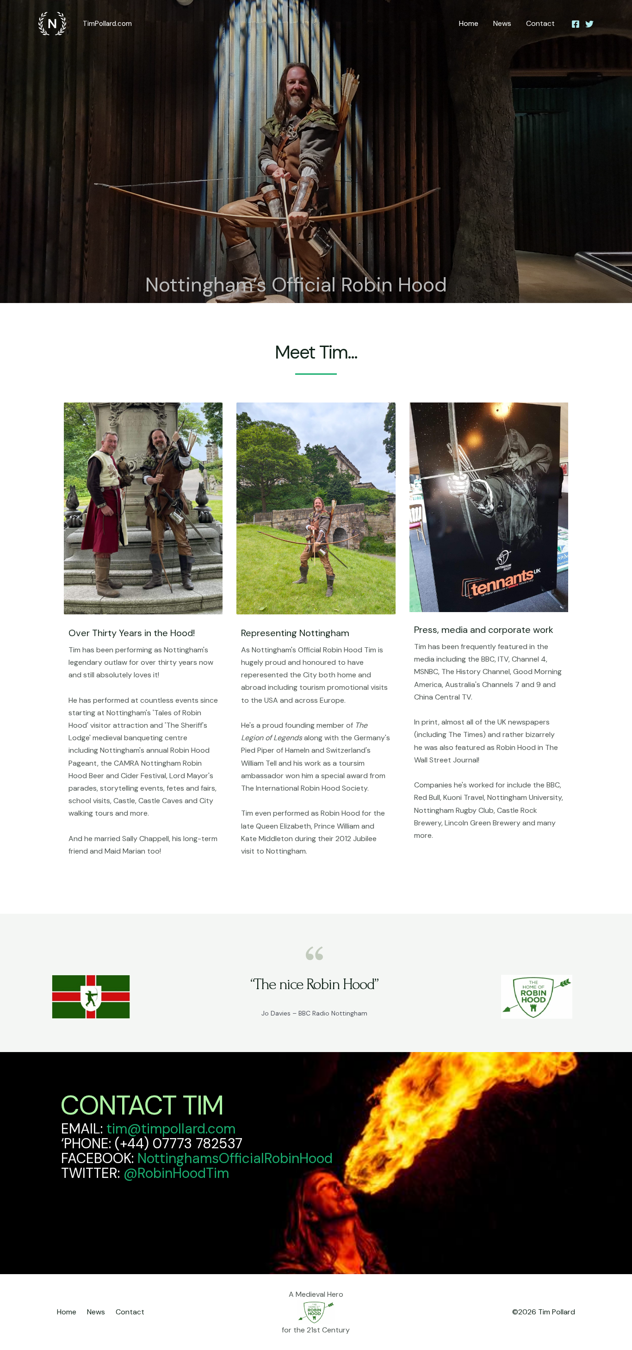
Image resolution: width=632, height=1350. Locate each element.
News (502, 23)
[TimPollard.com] (52, 23)
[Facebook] (575, 24)
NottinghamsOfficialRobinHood (235, 1158)
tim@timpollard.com (172, 1129)
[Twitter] (589, 24)
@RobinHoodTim (176, 1173)
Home (468, 23)
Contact (540, 23)
